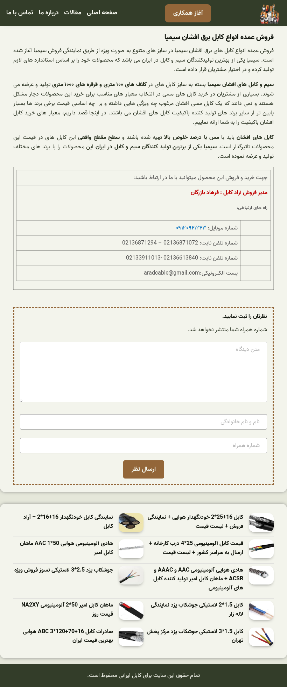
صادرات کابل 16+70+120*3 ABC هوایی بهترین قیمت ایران (68, 636)
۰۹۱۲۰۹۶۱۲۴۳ (191, 228)
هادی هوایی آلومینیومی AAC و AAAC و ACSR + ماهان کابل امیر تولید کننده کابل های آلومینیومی (198, 579)
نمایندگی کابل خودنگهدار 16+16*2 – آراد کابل (68, 522)
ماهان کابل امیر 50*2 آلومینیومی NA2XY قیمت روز (67, 610)
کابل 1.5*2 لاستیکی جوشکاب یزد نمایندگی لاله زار (197, 610)
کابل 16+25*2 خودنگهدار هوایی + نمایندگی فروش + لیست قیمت (195, 522)
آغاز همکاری (188, 13)
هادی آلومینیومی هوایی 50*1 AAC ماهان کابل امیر (66, 548)
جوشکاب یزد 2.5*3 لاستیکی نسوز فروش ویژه (63, 570)
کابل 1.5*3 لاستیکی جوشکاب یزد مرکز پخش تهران (195, 636)
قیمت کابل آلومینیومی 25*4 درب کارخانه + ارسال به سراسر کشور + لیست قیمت (196, 548)
